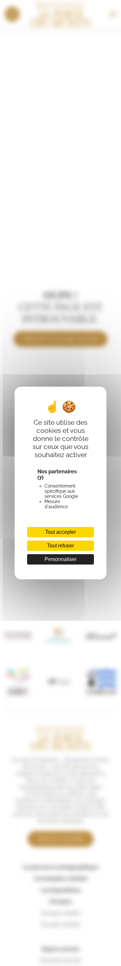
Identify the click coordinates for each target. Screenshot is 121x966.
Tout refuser (60, 545)
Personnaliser (60, 559)
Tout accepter (60, 532)
